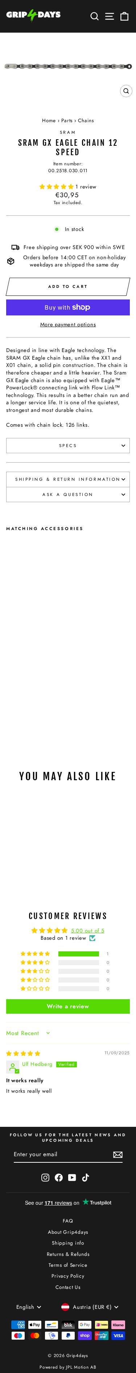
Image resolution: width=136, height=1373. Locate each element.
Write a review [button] (68, 1006)
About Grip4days (68, 1232)
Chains (86, 120)
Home (49, 120)
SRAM (68, 132)
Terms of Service (68, 1265)
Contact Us (67, 1287)
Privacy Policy (67, 1275)
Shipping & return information (67, 479)
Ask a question (67, 494)
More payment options (68, 324)
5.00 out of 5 (87, 931)
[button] (58, 187)
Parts (67, 120)
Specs (68, 445)
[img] (23, 1054)
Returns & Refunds (68, 1254)
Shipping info (68, 1242)
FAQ (68, 1220)
